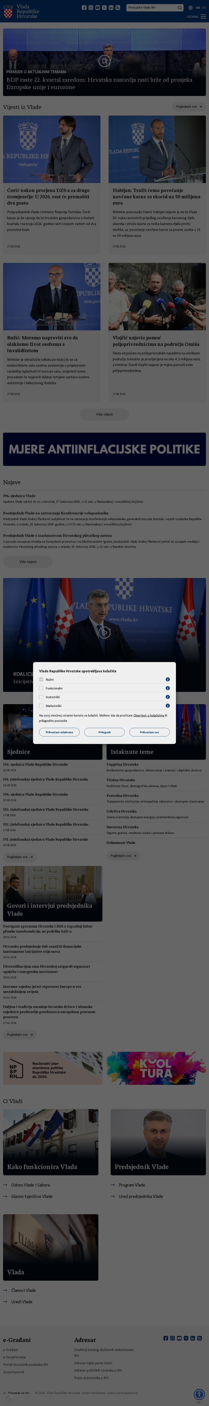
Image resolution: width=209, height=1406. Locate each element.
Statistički (53, 697)
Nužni (50, 679)
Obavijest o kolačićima (148, 715)
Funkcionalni (54, 688)
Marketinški (53, 706)
